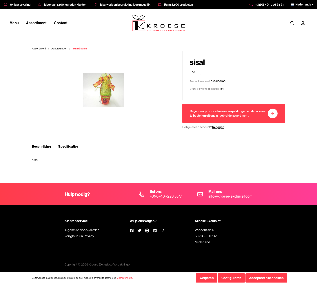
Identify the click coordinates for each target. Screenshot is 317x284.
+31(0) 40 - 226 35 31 (269, 4)
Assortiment (36, 23)
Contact (61, 23)
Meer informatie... (125, 277)
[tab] (41, 146)
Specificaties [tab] (68, 146)
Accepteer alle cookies (266, 278)
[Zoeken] (292, 23)
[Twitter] (139, 230)
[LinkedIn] (155, 230)
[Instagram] (163, 230)
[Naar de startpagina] (158, 23)
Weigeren (206, 278)
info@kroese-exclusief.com (230, 196)
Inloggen (218, 127)
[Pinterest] (147, 230)
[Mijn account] (302, 23)
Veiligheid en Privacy (79, 236)
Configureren (231, 278)
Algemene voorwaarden (82, 230)
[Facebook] (132, 230)
